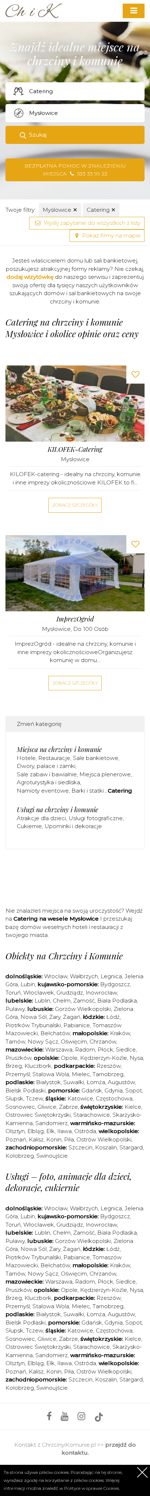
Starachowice (91, 1114)
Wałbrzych (84, 976)
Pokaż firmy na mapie (110, 235)
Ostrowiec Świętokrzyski (38, 1114)
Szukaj (38, 134)
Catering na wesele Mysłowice (56, 918)
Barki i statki (88, 790)
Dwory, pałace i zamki (46, 766)
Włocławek (38, 992)
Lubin (27, 984)
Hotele (26, 758)
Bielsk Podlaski (25, 1090)
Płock (105, 1049)
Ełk (50, 1131)
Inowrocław (101, 992)
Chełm (62, 1000)
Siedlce (126, 1049)
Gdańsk (92, 1090)
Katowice (80, 1098)
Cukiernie (29, 826)
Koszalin (106, 1147)
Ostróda (85, 1131)
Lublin (42, 1000)
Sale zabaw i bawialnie (47, 774)
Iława (64, 1131)
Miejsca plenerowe (105, 774)
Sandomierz (51, 1123)
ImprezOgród (75, 619)
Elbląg (35, 1131)
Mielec (81, 1074)
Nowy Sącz (43, 1041)
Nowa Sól (33, 1016)
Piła (69, 1139)
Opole (69, 1057)
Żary (54, 1016)
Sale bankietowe (95, 758)
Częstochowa (114, 1098)
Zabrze (68, 1106)
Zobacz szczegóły (75, 505)
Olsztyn (15, 1131)
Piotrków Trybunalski (33, 1025)
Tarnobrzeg (107, 1074)
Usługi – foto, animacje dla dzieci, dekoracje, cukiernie (68, 1181)
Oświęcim (74, 1041)
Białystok (48, 1082)
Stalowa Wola (50, 1074)
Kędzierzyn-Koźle (103, 1057)
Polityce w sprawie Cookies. (92, 1488)
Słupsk (14, 1098)
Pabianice (76, 1025)
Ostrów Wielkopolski (103, 1139)
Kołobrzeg (19, 1155)
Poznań (15, 1139)
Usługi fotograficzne (95, 818)
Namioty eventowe (43, 790)
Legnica (111, 976)
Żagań (71, 1016)
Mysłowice (60, 209)
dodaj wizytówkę (30, 276)
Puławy (15, 1008)
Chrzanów (103, 1041)
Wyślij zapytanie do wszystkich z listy (91, 222)
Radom (85, 1049)
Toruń (13, 992)
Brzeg (13, 1065)
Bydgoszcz (115, 984)
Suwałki (73, 1082)
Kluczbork (37, 1065)
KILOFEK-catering (75, 449)
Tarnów (15, 1041)
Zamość (84, 1000)
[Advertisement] (77, 876)
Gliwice (47, 1106)
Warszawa (58, 1049)
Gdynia (113, 1090)
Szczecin (80, 1147)
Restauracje (54, 758)
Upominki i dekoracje (73, 826)
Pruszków (18, 1057)
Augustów (121, 1082)
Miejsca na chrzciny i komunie (59, 749)
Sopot (133, 1090)
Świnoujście (52, 1155)
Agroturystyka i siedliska (48, 782)
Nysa (136, 1057)
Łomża (96, 1082)
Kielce (133, 1106)
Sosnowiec (20, 1106)
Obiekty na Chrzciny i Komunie (64, 956)
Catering (101, 209)
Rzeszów (108, 1065)
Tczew (34, 1098)
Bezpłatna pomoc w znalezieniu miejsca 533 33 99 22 (75, 169)
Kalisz (36, 1139)
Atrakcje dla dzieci (41, 818)
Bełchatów (55, 1033)
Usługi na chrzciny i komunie (57, 809)
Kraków (120, 1033)
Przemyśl (17, 1074)
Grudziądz (69, 992)
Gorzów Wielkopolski (83, 1008)
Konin (54, 1139)
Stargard (131, 1147)
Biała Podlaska (117, 1000)
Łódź (113, 1016)
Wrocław (55, 976)
